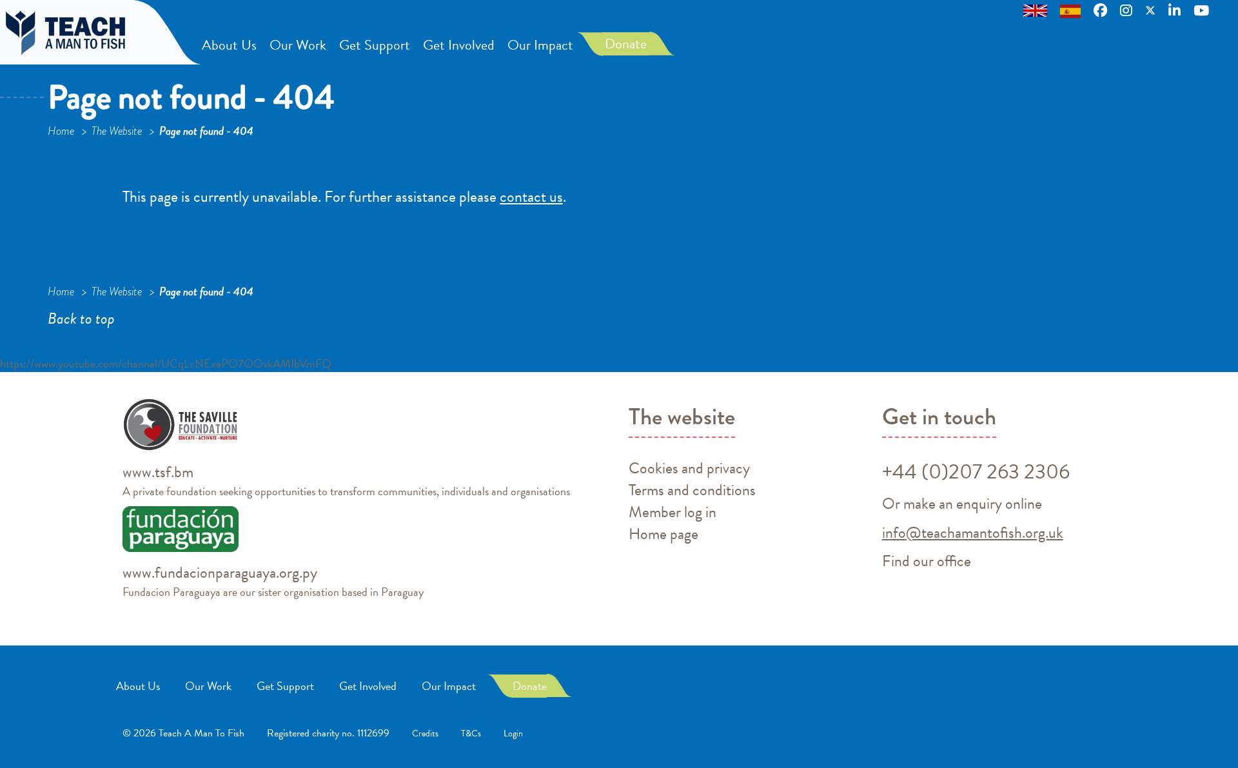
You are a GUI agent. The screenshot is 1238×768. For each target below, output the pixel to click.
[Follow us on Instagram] (1126, 10)
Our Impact (540, 44)
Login (513, 733)
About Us (229, 44)
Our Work (298, 44)
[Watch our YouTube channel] (1203, 10)
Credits (425, 733)
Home (62, 131)
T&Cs (471, 733)
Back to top (81, 318)
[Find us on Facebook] (1100, 10)
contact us (531, 196)
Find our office (926, 561)
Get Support (374, 44)
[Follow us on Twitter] (1150, 10)
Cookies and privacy (689, 468)
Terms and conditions (692, 490)
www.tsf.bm (158, 472)
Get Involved (459, 44)
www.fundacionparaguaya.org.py (220, 572)
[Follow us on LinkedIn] (1174, 10)
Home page (663, 534)
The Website (118, 131)
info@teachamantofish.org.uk (972, 532)
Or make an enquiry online (962, 503)
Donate (626, 43)
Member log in (672, 512)
